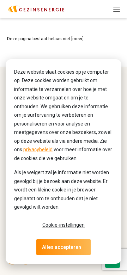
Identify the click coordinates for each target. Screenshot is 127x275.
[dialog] (63, 161)
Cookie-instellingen (63, 225)
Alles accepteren (61, 247)
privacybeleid (38, 149)
